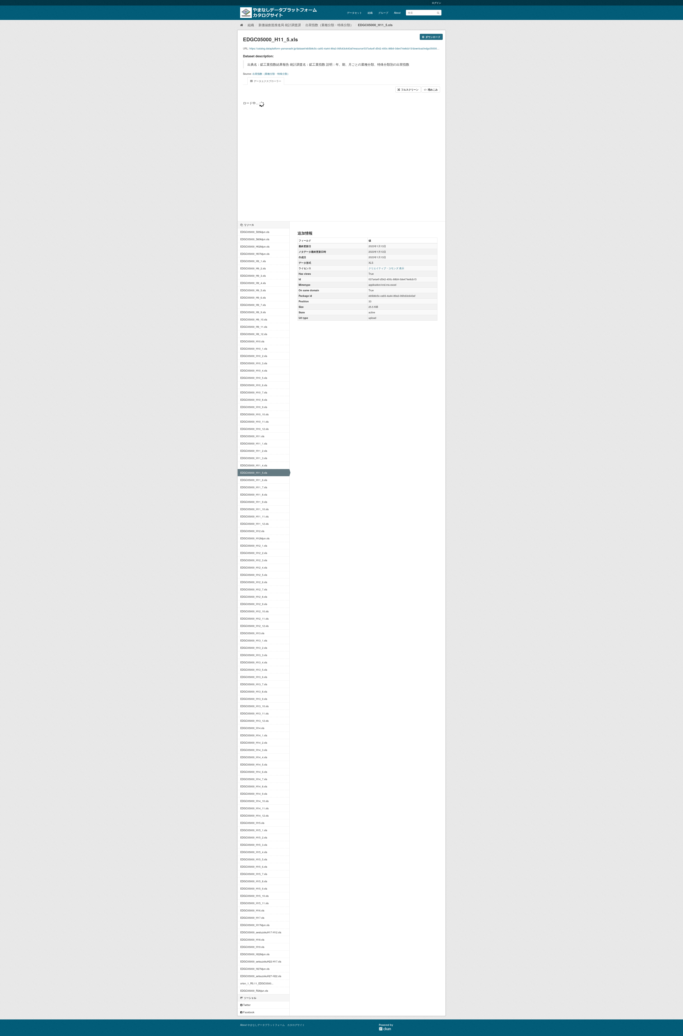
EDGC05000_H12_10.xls (254, 611)
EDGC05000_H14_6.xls (253, 772)
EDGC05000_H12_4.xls (253, 567)
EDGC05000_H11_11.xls (254, 516)
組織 (370, 12)
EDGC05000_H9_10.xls (253, 319)
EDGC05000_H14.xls (252, 728)
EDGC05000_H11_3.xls (253, 458)
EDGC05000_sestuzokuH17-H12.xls (260, 932)
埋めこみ (432, 89)
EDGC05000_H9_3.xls (253, 275)
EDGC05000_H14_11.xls (254, 808)
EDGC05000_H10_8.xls (253, 399)
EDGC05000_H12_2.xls (253, 553)
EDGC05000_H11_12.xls (254, 523)
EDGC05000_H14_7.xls (253, 779)
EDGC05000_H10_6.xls (253, 385)
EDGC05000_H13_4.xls (253, 662)
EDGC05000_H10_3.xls (253, 363)
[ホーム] (241, 24)
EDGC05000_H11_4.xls (253, 465)
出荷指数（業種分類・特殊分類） (329, 24)
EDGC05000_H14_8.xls (253, 786)
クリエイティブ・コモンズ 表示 (386, 268)
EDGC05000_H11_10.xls (254, 509)
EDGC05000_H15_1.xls (253, 830)
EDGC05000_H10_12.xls (254, 429)
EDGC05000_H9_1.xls (253, 261)
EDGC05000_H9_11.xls (253, 326)
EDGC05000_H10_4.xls (253, 370)
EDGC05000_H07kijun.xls (254, 254)
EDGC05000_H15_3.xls (253, 844)
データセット (354, 12)
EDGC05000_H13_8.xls (253, 691)
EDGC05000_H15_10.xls (254, 896)
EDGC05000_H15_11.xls (254, 903)
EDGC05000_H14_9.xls (253, 793)
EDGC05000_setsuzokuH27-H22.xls (260, 976)
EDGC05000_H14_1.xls (253, 735)
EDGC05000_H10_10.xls (254, 414)
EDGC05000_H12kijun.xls (254, 538)
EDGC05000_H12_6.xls (253, 582)
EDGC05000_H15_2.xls (253, 837)
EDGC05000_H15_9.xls (253, 888)
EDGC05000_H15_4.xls (253, 852)
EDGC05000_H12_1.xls (253, 545)
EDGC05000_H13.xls (252, 633)
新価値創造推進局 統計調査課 (279, 24)
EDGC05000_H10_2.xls (253, 356)
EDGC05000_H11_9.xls (253, 502)
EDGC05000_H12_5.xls (253, 575)
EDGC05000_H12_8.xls (253, 596)
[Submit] (438, 12)
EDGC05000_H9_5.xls (253, 290)
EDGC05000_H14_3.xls (253, 750)
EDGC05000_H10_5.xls (253, 378)
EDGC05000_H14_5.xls (253, 764)
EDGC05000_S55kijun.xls (254, 232)
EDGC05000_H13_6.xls (253, 677)
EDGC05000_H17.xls (252, 917)
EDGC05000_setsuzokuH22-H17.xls (260, 961)
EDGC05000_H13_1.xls (253, 640)
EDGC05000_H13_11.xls (254, 713)
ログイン (436, 2)
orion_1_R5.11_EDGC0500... (256, 983)
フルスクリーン (409, 89)
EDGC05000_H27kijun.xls (254, 969)
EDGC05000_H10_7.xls (253, 392)
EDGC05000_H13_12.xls (254, 720)
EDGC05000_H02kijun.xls (254, 246)
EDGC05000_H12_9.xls (253, 604)
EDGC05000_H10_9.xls (253, 407)
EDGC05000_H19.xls (252, 947)
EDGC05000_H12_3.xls (253, 560)
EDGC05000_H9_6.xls (253, 297)
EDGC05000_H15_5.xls (253, 859)
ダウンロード (432, 37)
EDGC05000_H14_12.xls (254, 815)
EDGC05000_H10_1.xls (253, 348)
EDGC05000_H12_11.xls (254, 618)
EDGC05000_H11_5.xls (375, 25)
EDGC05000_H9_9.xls (253, 312)
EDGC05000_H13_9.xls (253, 699)
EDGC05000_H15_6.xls (253, 866)
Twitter (246, 1005)
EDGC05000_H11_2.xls (253, 451)
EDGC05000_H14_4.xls (253, 757)
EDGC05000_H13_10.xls (254, 706)
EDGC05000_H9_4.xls (253, 283)
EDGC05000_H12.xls (252, 531)
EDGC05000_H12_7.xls (253, 589)
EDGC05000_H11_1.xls (253, 443)
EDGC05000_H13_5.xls (253, 669)
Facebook (248, 1012)
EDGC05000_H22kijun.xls (254, 954)
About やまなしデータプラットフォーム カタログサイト (272, 1025)
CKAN (385, 1029)
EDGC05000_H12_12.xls (254, 626)
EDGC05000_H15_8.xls (253, 881)
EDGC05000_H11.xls (252, 436)
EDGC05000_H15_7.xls (253, 874)
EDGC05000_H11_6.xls (253, 480)
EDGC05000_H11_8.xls (253, 494)
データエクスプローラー (267, 81)
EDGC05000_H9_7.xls (253, 305)
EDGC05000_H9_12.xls (253, 334)
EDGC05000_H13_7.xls (253, 684)
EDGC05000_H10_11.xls (254, 421)
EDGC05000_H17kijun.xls (254, 925)
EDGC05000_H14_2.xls (253, 742)
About (397, 12)
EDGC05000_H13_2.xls (253, 648)
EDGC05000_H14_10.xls (254, 801)
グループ (383, 12)
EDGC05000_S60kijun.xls (254, 239)
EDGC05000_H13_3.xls (253, 655)
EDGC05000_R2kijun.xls (254, 990)
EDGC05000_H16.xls (252, 910)
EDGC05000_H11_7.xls (253, 487)
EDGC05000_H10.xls (252, 341)
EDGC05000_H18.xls (252, 939)
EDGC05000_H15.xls (252, 823)
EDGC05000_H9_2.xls (253, 268)
